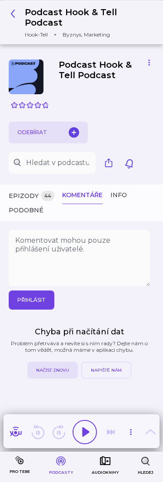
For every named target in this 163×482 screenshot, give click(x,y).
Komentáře (82, 195)
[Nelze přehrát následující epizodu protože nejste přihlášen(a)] (111, 432)
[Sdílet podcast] (111, 163)
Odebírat (32, 132)
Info (118, 195)
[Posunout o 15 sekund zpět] (38, 432)
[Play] (85, 432)
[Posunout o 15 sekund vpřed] (58, 432)
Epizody (30, 196)
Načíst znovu (52, 370)
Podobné (26, 210)
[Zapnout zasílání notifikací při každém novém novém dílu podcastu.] (129, 163)
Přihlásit (31, 300)
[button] (78, 22)
